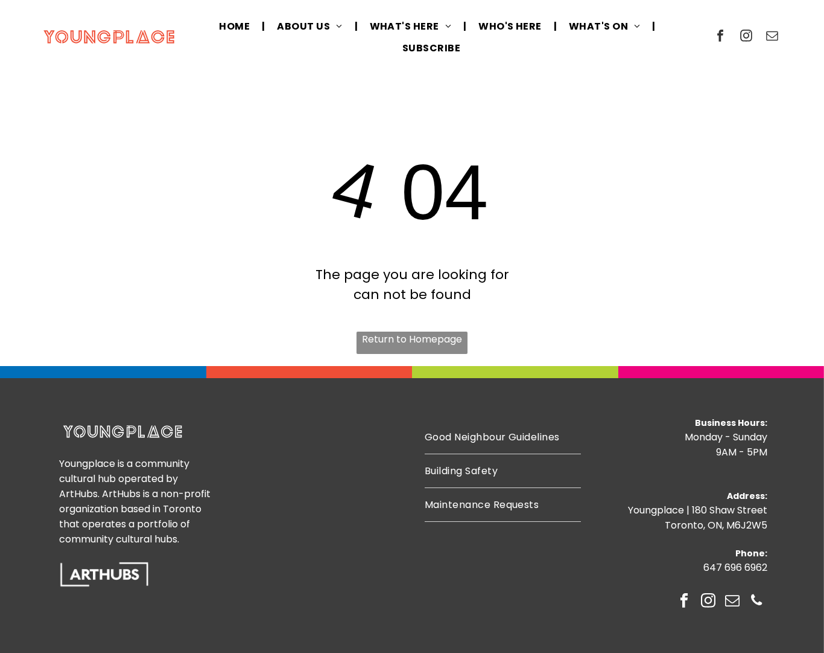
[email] (772, 37)
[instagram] (746, 37)
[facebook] (720, 37)
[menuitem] (236, 26)
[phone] (756, 602)
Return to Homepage (412, 339)
